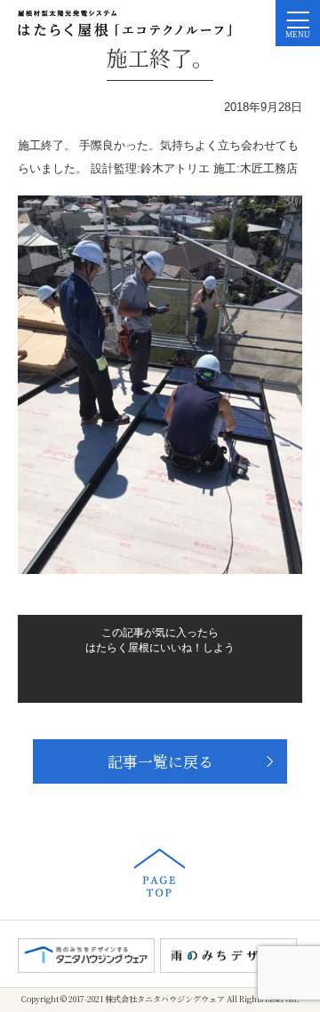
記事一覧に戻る (160, 761)
